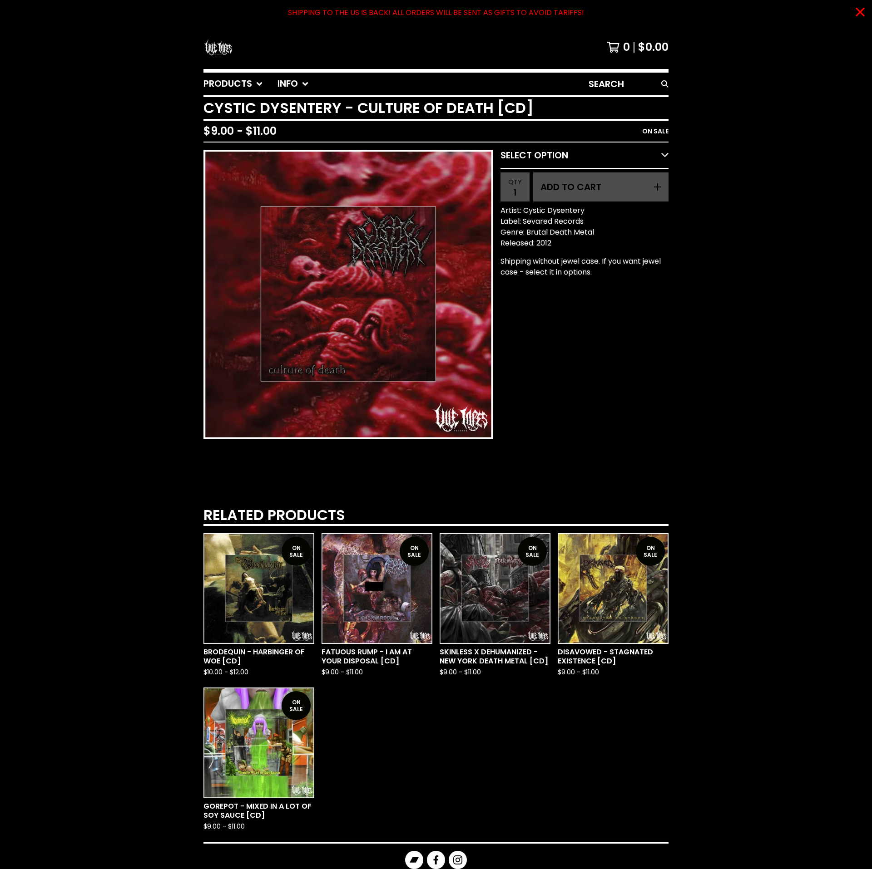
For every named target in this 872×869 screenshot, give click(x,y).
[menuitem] (233, 84)
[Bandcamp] (414, 860)
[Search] (665, 84)
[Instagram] (458, 860)
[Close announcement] (860, 12)
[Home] (218, 47)
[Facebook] (436, 860)
